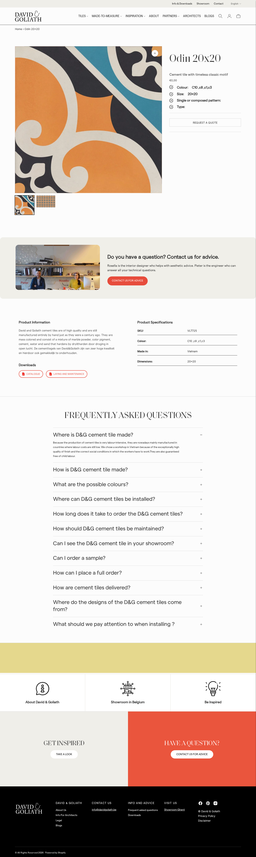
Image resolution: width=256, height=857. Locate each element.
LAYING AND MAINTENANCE (69, 374)
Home (18, 29)
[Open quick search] (220, 16)
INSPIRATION (134, 16)
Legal (59, 820)
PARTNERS (170, 16)
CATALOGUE (33, 374)
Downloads (134, 815)
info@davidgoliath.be (104, 809)
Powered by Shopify (55, 853)
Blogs (59, 825)
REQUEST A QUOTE (205, 122)
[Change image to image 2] (45, 201)
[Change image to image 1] (24, 205)
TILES (82, 16)
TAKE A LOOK (64, 754)
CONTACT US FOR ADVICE (192, 754)
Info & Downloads (182, 3)
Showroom (203, 3)
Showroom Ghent (174, 809)
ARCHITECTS (192, 16)
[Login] (229, 16)
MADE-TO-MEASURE (105, 16)
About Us (61, 810)
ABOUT (154, 16)
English (234, 3)
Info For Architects (66, 815)
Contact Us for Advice (127, 280)
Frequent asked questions (143, 810)
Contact (218, 3)
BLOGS (209, 16)
